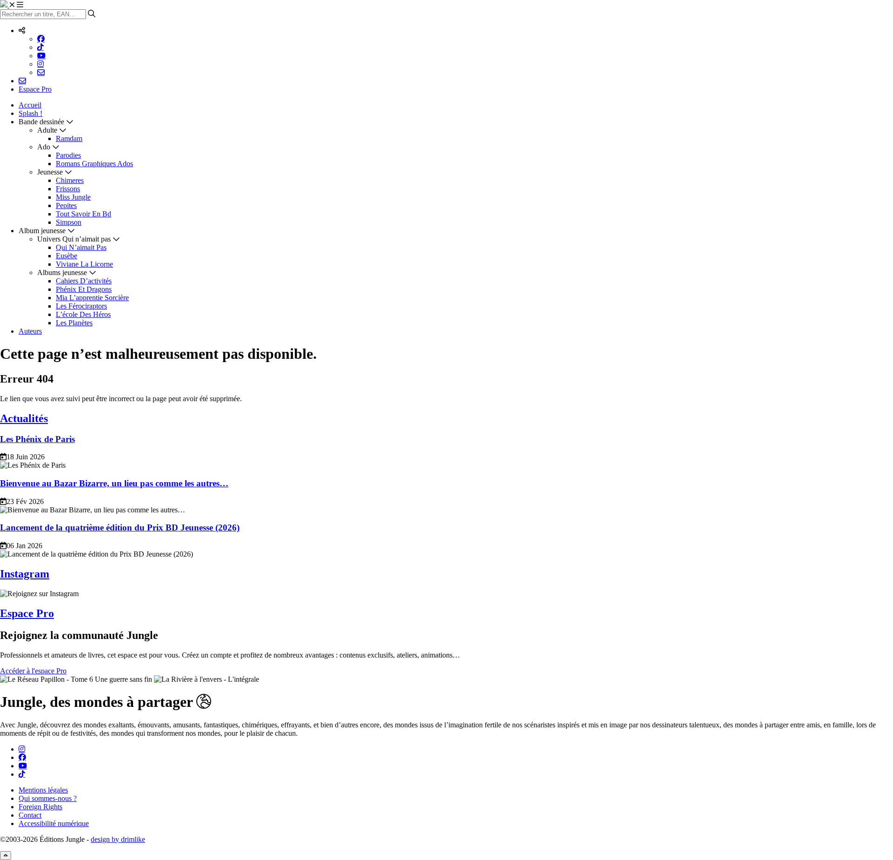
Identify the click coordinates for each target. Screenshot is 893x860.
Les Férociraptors (81, 306)
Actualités (24, 418)
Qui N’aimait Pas (81, 247)
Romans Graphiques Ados (94, 164)
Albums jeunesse (62, 272)
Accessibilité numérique (54, 823)
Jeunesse (50, 172)
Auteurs (30, 331)
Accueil (30, 105)
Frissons (68, 189)
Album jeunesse (42, 231)
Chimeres (70, 180)
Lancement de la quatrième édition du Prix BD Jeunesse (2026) (120, 527)
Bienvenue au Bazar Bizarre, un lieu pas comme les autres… (114, 483)
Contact (30, 815)
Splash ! (30, 113)
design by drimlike (118, 839)
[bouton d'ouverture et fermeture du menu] (16, 5)
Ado (43, 147)
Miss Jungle (73, 197)
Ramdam (69, 138)
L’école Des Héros (83, 314)
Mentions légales (43, 790)
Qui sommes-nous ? (48, 798)
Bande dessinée (41, 122)
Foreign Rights (40, 807)
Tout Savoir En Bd (83, 214)
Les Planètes (74, 323)
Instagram (24, 574)
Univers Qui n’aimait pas (74, 239)
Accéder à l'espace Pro (33, 671)
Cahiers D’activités (84, 281)
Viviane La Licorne (84, 264)
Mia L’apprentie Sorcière (92, 298)
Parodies (68, 155)
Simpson (68, 222)
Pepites (66, 205)
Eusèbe (66, 256)
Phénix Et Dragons (84, 289)
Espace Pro (35, 89)
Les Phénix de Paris (37, 439)
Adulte (47, 130)
